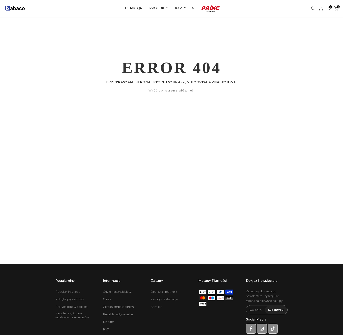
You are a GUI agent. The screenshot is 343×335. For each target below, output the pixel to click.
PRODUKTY (158, 8)
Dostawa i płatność (164, 292)
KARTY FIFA (184, 8)
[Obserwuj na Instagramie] (262, 329)
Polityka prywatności (69, 299)
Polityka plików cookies (71, 307)
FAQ (106, 329)
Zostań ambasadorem (118, 307)
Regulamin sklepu (67, 292)
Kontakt (156, 307)
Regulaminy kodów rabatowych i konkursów (72, 315)
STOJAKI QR (132, 8)
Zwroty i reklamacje (164, 299)
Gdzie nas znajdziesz (117, 292)
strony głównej (179, 90)
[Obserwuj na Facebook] (251, 329)
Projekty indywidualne (118, 314)
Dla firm (108, 322)
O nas (107, 299)
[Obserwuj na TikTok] (273, 329)
